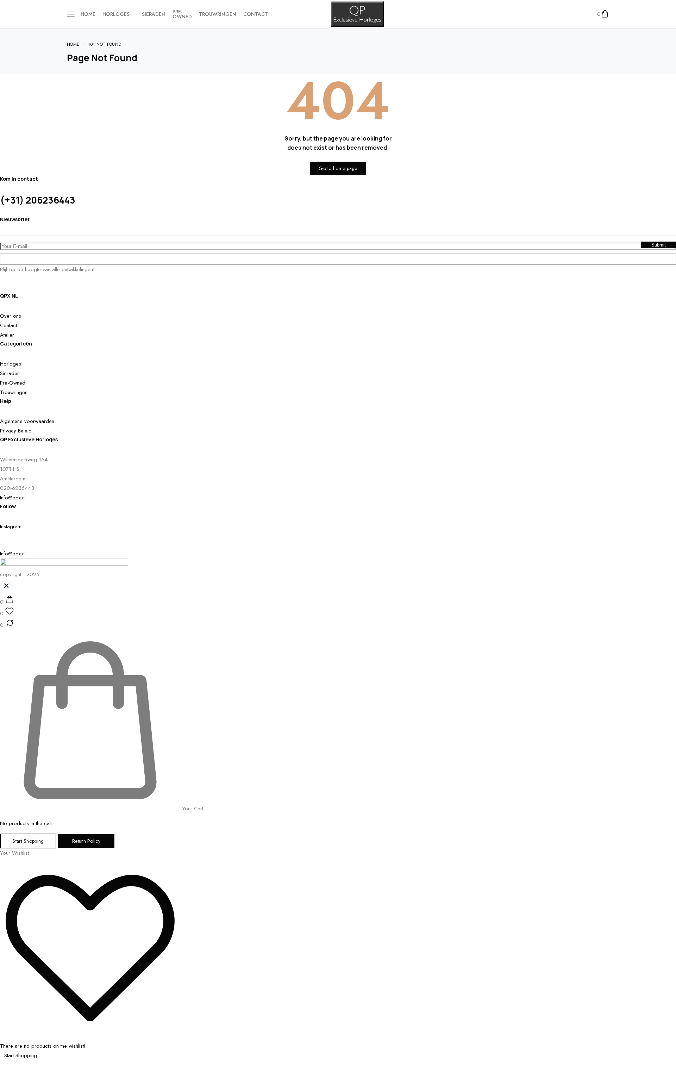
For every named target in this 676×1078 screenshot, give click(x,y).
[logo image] (357, 13)
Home (88, 14)
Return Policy (86, 841)
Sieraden (153, 14)
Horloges (116, 14)
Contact (255, 14)
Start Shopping (28, 841)
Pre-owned (182, 14)
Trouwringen (217, 14)
